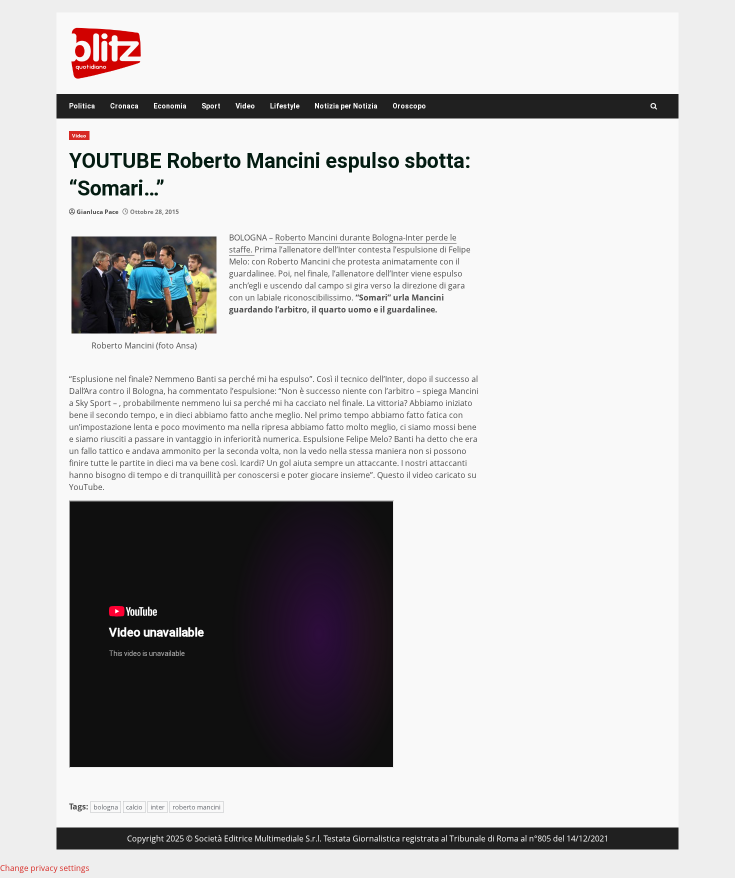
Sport (211, 106)
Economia (170, 106)
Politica (82, 106)
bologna (106, 807)
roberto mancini (196, 807)
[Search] (653, 106)
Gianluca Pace (97, 212)
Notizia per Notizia (346, 106)
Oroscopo (409, 106)
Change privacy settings (45, 868)
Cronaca (124, 106)
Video (245, 106)
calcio (134, 807)
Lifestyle (285, 106)
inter (157, 807)
